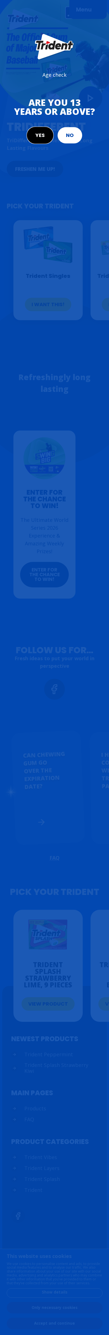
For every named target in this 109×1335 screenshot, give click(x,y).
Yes (40, 135)
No (70, 135)
